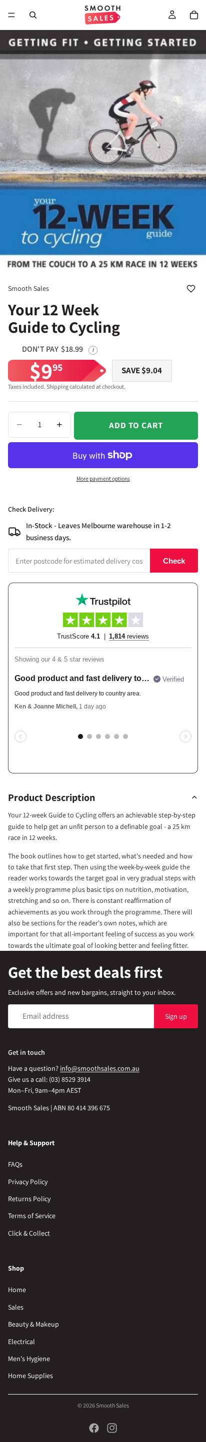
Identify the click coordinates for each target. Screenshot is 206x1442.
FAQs (15, 1164)
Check (174, 561)
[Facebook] (94, 1428)
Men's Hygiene (29, 1358)
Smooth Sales (112, 1405)
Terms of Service (32, 1216)
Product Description (51, 797)
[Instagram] (112, 1428)
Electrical (21, 1341)
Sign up (176, 1016)
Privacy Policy (28, 1181)
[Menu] (11, 14)
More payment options (103, 478)
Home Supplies (30, 1375)
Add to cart (135, 425)
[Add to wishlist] (191, 289)
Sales (16, 1307)
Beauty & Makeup (33, 1324)
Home (17, 1290)
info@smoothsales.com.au (100, 1068)
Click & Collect (29, 1233)
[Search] (33, 15)
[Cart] (194, 15)
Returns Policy (29, 1198)
